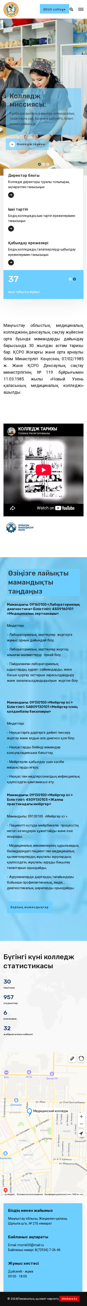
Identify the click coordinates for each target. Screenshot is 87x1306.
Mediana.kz (69, 1298)
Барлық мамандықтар (29, 907)
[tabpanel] (43, 97)
